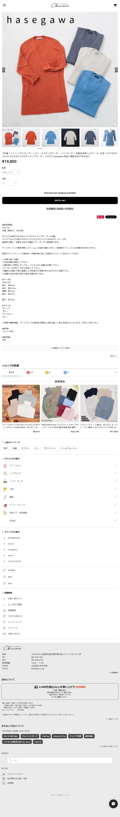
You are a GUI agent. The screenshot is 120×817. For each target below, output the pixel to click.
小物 (11, 489)
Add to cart (60, 200)
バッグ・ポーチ (16, 481)
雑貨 (11, 497)
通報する (113, 356)
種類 (4, 168)
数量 (4, 179)
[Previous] (3, 69)
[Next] (116, 69)
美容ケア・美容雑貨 (18, 513)
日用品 (12, 521)
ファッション (15, 465)
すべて (11, 372)
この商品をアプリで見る (60, 348)
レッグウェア (15, 473)
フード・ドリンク (17, 505)
